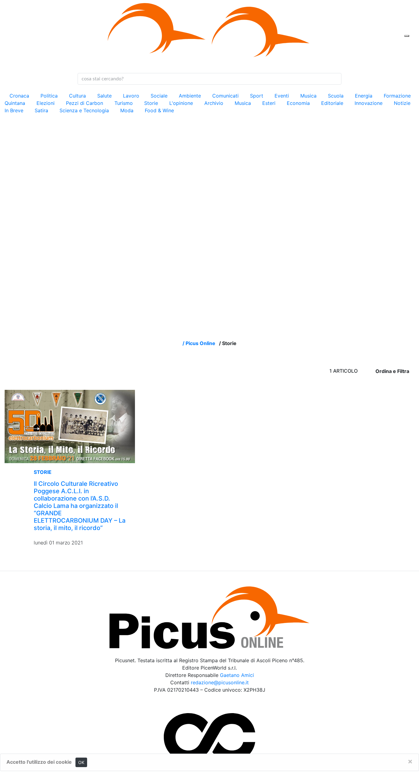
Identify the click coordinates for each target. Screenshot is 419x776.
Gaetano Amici (237, 675)
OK (81, 762)
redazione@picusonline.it (220, 682)
